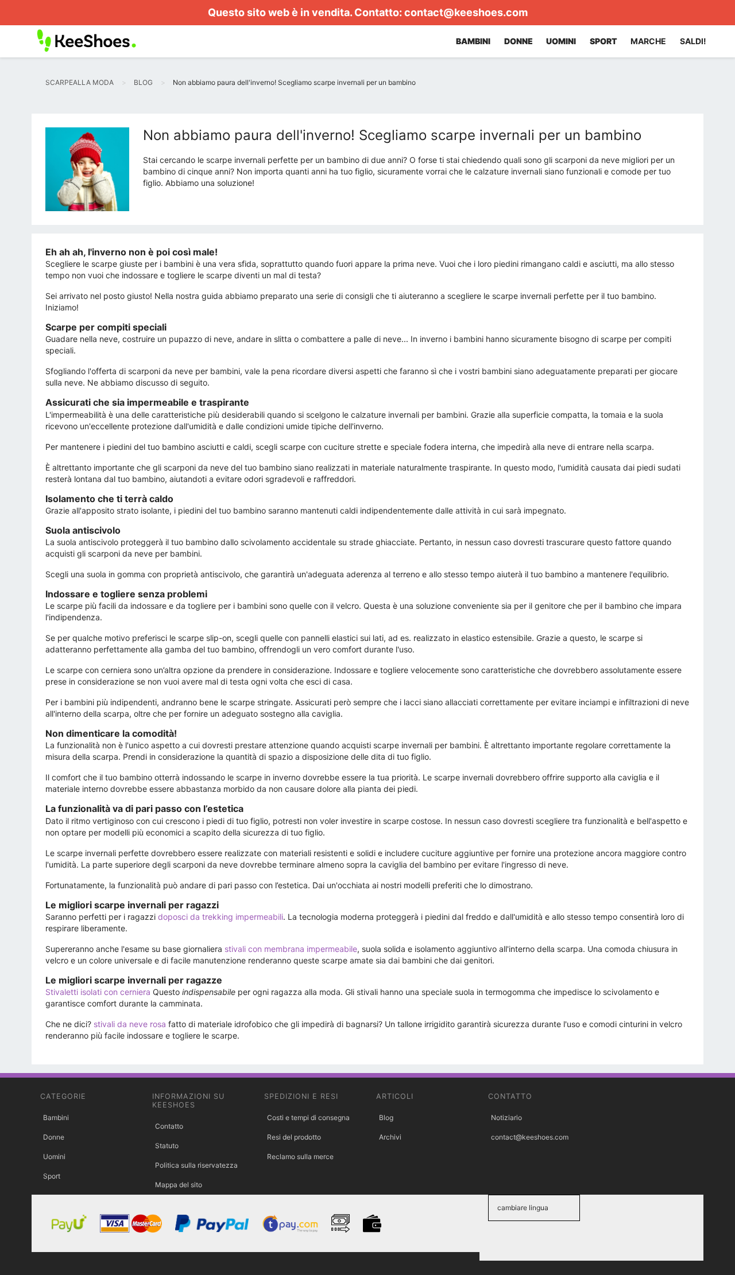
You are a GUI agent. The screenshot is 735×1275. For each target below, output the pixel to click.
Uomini (54, 1156)
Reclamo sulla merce (300, 1156)
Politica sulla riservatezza (196, 1165)
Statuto (167, 1145)
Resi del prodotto (294, 1137)
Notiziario (506, 1117)
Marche (648, 41)
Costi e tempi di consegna (308, 1117)
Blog (386, 1117)
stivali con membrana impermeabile (291, 949)
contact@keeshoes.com (466, 12)
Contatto (169, 1126)
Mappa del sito (178, 1184)
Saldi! (693, 41)
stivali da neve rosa (130, 1024)
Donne (53, 1137)
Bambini (56, 1117)
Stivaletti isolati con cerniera (97, 992)
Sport (51, 1176)
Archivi (390, 1137)
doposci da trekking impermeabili (220, 917)
